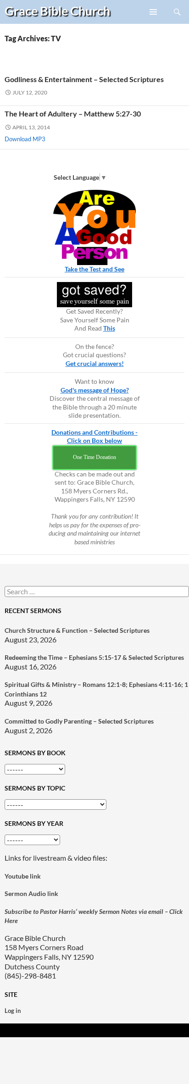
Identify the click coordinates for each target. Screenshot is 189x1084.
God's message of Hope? (95, 390)
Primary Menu (153, 23)
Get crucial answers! (95, 363)
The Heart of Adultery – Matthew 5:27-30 (73, 113)
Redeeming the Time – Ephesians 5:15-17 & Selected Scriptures (94, 657)
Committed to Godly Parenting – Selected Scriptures (79, 721)
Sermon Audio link (31, 893)
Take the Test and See (94, 269)
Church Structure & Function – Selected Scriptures (77, 630)
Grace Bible (57, 10)
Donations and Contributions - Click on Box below (94, 436)
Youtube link (23, 876)
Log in (13, 1010)
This (109, 328)
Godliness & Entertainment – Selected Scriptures (84, 79)
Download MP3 (25, 139)
